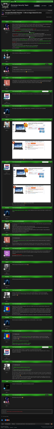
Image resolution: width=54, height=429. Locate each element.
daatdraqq (7, 303)
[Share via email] (9, 420)
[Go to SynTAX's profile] (7, 96)
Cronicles (7, 207)
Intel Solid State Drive (23, 39)
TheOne (7, 14)
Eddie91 (6, 262)
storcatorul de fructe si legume (43, 43)
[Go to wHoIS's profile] (7, 386)
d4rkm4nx (7, 248)
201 (7, 116)
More (50, 5)
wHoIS (7, 381)
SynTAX (6, 91)
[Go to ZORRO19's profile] (7, 124)
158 (7, 301)
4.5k (7, 314)
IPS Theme (2, 426)
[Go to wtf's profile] (7, 55)
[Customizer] (15, 2)
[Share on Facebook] (5, 420)
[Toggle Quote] (13, 67)
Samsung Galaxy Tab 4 (20, 31)
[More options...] (50, 21)
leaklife (7, 77)
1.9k (7, 102)
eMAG (27, 24)
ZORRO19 (7, 119)
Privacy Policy (7, 427)
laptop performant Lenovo (27, 33)
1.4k (7, 32)
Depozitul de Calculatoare (25, 292)
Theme (2, 427)
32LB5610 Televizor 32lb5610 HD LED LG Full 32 (20, 340)
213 (7, 259)
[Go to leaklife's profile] (7, 83)
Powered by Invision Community (47, 427)
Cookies (15, 427)
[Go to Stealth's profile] (7, 295)
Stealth (7, 290)
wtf (7, 50)
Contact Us (11, 427)
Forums (37, 5)
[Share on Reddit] (7, 420)
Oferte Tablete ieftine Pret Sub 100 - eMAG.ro (20, 210)
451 (7, 392)
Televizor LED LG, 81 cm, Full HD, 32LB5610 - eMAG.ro (21, 343)
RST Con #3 (44, 5)
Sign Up (12, 1)
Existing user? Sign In (5, 1)
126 (7, 130)
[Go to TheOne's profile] (2, 13)
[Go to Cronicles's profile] (7, 111)
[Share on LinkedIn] (2, 420)
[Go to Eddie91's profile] (7, 267)
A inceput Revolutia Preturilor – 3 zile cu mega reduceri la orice (26, 46)
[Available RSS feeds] (51, 424)
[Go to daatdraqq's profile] (7, 309)
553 (7, 61)
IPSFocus (6, 426)
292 (7, 88)
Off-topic (19, 14)
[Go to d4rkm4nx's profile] (7, 253)
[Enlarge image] (31, 32)
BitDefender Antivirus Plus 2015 (45, 40)
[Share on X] (3, 420)
